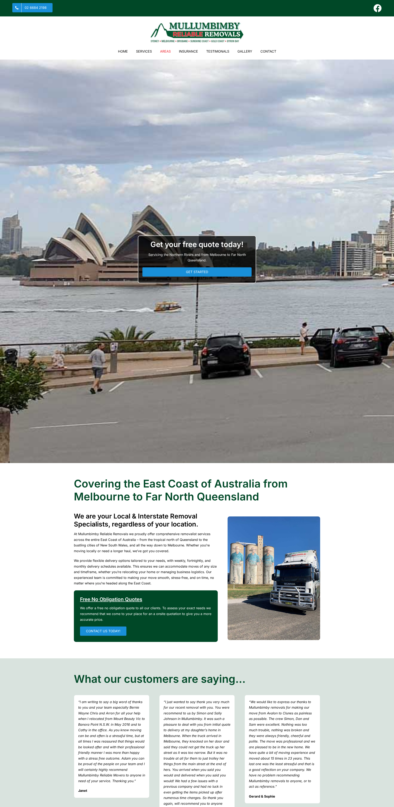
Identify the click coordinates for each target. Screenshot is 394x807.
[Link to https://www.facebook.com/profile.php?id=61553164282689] (377, 8)
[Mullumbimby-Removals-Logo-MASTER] (197, 23)
